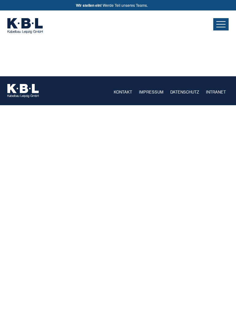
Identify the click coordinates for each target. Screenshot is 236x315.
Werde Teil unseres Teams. (112, 5)
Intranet (216, 92)
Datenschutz (184, 92)
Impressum (151, 92)
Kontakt (123, 92)
